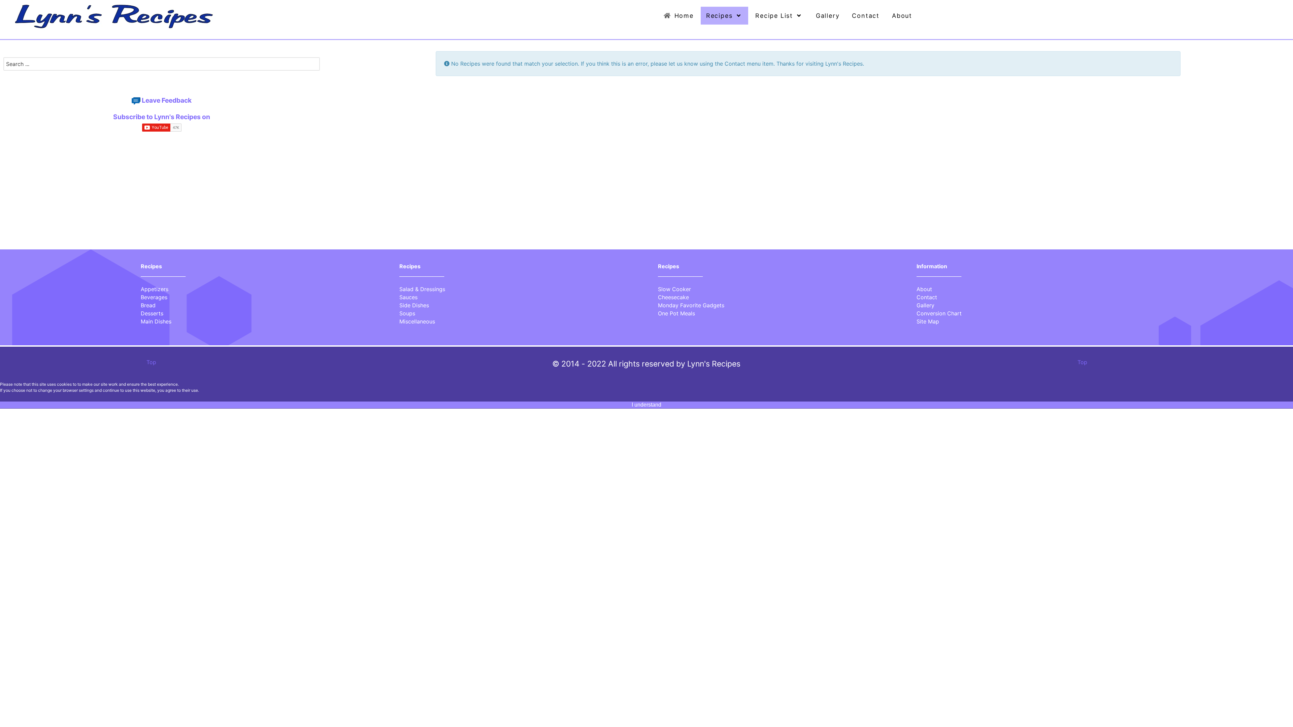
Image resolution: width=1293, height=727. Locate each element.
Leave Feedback (167, 100)
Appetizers (154, 289)
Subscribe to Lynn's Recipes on (161, 117)
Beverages (154, 297)
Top (150, 362)
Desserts (152, 313)
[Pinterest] (160, 81)
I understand (646, 405)
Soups (407, 313)
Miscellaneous (417, 321)
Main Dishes (156, 321)
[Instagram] (163, 81)
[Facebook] (159, 81)
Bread (148, 305)
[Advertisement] (161, 197)
